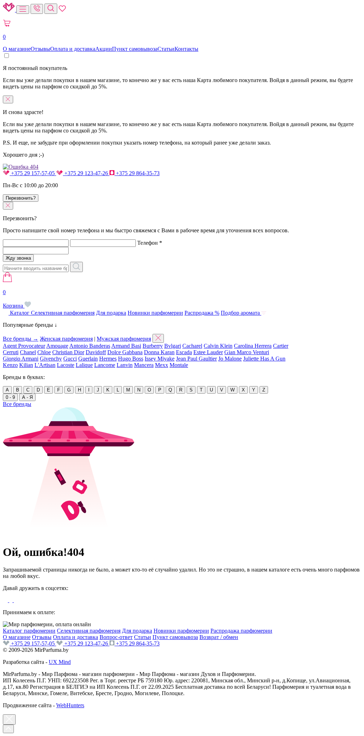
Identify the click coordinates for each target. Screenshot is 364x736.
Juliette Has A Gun (264, 359)
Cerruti (10, 352)
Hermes (108, 359)
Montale (179, 365)
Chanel (28, 352)
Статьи (166, 49)
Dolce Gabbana (125, 352)
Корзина (14, 299)
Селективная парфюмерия (63, 313)
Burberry (153, 346)
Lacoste (65, 365)
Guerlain (88, 359)
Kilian (26, 365)
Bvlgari (172, 346)
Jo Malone (230, 359)
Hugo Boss (130, 359)
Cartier (280, 346)
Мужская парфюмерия (124, 339)
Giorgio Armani (20, 359)
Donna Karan (159, 352)
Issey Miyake (160, 359)
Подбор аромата (241, 313)
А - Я (27, 397)
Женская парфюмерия (66, 339)
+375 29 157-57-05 (33, 173)
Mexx (161, 365)
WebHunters (70, 705)
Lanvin (125, 365)
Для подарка (111, 313)
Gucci (70, 359)
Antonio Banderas (89, 346)
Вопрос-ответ (116, 637)
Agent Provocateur (24, 346)
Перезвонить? (21, 198)
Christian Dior (68, 352)
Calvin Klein (218, 346)
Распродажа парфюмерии (241, 631)
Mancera (144, 365)
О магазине (17, 49)
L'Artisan (44, 365)
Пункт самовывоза (134, 49)
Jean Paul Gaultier (196, 359)
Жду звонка (18, 258)
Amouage (57, 346)
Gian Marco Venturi (246, 352)
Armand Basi (126, 346)
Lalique (84, 365)
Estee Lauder (208, 352)
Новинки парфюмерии (155, 313)
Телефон (149, 243)
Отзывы (40, 49)
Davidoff (96, 352)
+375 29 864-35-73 (137, 173)
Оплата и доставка (72, 49)
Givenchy (51, 359)
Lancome (104, 365)
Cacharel (192, 346)
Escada (184, 352)
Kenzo (10, 365)
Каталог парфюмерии (29, 631)
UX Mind (60, 662)
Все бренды (17, 404)
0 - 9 (10, 397)
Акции (103, 49)
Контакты (186, 49)
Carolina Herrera (253, 346)
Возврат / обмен (218, 637)
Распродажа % (201, 313)
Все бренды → (20, 339)
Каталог (20, 313)
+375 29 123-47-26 (86, 173)
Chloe (44, 352)
